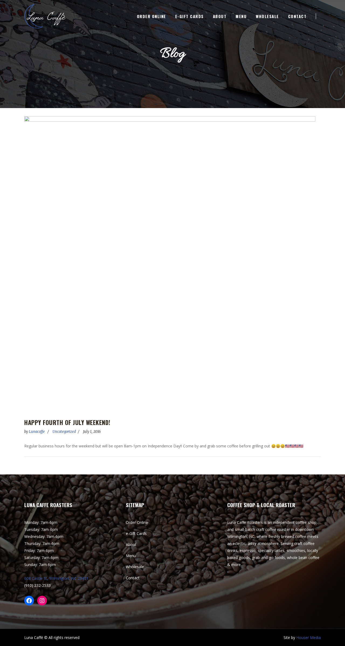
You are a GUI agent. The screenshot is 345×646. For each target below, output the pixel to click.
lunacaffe (37, 431)
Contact (133, 577)
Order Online (137, 522)
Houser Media (308, 637)
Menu (131, 555)
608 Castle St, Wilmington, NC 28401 (56, 578)
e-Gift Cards (136, 533)
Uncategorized (64, 431)
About (131, 544)
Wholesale (135, 566)
